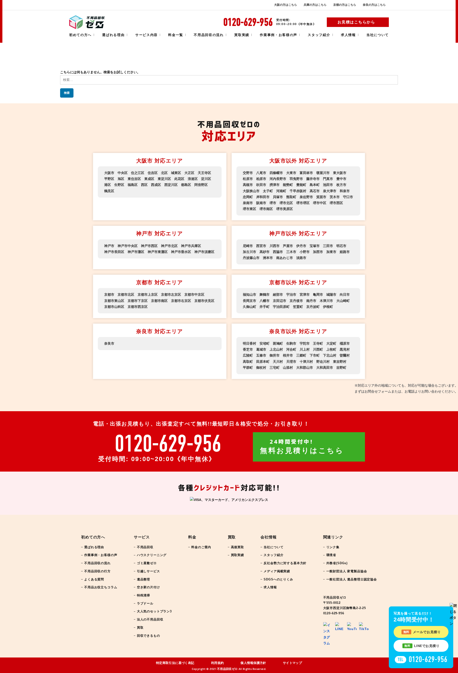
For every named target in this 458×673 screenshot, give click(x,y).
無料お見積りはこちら (302, 446)
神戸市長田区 (114, 252)
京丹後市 (296, 301)
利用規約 (217, 663)
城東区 (176, 173)
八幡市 (265, 301)
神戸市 (109, 246)
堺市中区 (319, 203)
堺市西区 (336, 203)
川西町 (318, 349)
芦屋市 (288, 246)
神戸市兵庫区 (191, 246)
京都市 (109, 294)
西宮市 (261, 246)
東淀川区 (164, 179)
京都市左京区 (171, 294)
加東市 (331, 252)
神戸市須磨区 (204, 252)
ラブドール (145, 603)
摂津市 (275, 185)
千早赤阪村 (298, 191)
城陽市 (331, 294)
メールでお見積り (422, 632)
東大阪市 (339, 173)
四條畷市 (276, 173)
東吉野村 (339, 361)
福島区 (133, 185)
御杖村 (261, 367)
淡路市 (301, 258)
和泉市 (345, 191)
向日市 (345, 294)
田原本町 (263, 361)
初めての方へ (80, 35)
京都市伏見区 (204, 301)
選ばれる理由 (113, 35)
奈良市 (109, 343)
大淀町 (331, 343)
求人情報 (348, 35)
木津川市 (326, 301)
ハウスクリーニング (152, 555)
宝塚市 (315, 246)
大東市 (291, 173)
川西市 (275, 246)
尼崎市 (248, 246)
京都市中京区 (194, 294)
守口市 (348, 197)
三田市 (328, 246)
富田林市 (306, 173)
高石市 (315, 191)
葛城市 (261, 349)
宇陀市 (305, 343)
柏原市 (261, 179)
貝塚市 (278, 197)
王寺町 (318, 343)
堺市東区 (249, 209)
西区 (144, 185)
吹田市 (261, 185)
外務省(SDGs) (337, 563)
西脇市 (278, 252)
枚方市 (341, 185)
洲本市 (268, 258)
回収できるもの (148, 635)
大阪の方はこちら (285, 4)
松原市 (248, 179)
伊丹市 (301, 246)
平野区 (109, 179)
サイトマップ (292, 663)
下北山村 (329, 355)
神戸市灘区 (136, 252)
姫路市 (345, 252)
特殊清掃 (143, 595)
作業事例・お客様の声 (278, 35)
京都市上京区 (148, 294)
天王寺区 (204, 173)
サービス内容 (146, 35)
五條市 (261, 355)
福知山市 (249, 294)
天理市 (291, 361)
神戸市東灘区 (158, 252)
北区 (164, 173)
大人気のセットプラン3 (154, 611)
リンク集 (332, 547)
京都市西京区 (138, 307)
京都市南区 (159, 301)
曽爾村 (345, 355)
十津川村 (306, 361)
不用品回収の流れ (209, 35)
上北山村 (276, 349)
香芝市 (248, 349)
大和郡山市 (304, 367)
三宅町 (275, 367)
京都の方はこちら (344, 4)
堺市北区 (286, 203)
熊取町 (291, 197)
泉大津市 (329, 191)
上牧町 (331, 349)
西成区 (156, 185)
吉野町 (341, 367)
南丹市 (311, 301)
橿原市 (345, 343)
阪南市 (261, 203)
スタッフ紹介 (319, 35)
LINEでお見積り (421, 646)
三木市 (291, 252)
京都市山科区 (114, 307)
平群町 (248, 367)
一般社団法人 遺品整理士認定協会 (351, 579)
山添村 (288, 367)
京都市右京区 (181, 301)
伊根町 (328, 307)
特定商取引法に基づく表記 (175, 663)
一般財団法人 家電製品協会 (346, 571)
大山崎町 (343, 301)
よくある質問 (94, 579)
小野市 (305, 252)
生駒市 (291, 343)
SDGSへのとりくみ (278, 579)
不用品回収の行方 (97, 571)
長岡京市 (249, 301)
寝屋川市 (323, 173)
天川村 (278, 361)
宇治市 (291, 294)
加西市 (318, 252)
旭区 (121, 179)
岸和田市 (263, 197)
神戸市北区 (169, 246)
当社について (377, 35)
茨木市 (335, 197)
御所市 (275, 355)
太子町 (268, 191)
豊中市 (341, 179)
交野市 (248, 173)
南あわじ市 (284, 258)
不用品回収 (145, 547)
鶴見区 (109, 191)
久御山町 (249, 307)
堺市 (273, 203)
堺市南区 (266, 209)
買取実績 (241, 35)
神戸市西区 (149, 246)
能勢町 (288, 185)
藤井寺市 (313, 179)
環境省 (331, 555)
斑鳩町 (278, 343)
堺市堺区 (303, 203)
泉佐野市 (306, 197)
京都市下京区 (138, 301)
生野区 (119, 185)
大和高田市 (324, 367)
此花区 (179, 179)
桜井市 (288, 355)
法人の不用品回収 (150, 619)
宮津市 (305, 294)
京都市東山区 (114, 301)
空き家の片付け (148, 587)
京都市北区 (126, 294)
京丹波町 (313, 307)
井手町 (265, 307)
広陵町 (248, 355)
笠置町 (298, 307)
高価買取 (237, 547)
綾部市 (278, 294)
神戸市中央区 (128, 246)
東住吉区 (134, 179)
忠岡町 (248, 197)
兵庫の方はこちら (315, 4)
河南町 (281, 191)
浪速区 (193, 179)
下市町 (315, 355)
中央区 (123, 173)
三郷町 (301, 355)
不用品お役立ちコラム (100, 587)
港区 (107, 185)
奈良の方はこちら (374, 4)
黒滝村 (345, 349)
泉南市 (248, 203)
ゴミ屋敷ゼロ (147, 563)
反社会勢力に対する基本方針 (285, 563)
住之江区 (137, 173)
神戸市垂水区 (181, 252)
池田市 (328, 185)
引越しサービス (148, 571)
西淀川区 (171, 185)
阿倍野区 (201, 185)
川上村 (305, 349)
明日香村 (249, 343)
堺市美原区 (284, 209)
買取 (140, 627)
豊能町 (301, 185)
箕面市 (321, 197)
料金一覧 (175, 35)
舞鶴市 (265, 294)
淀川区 (206, 179)
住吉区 (153, 173)
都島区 (186, 185)
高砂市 (265, 252)
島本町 (315, 185)
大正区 (189, 173)
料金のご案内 (201, 547)
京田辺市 (279, 301)
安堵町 (265, 343)
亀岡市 (318, 294)
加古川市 (249, 252)
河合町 (291, 349)
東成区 (149, 179)
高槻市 (248, 185)
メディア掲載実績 (277, 571)
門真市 (328, 179)
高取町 (248, 361)
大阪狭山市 (251, 191)
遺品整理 (143, 579)
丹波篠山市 (251, 258)
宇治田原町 (281, 307)
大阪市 (109, 173)
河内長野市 (278, 179)
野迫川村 (323, 361)
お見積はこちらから (356, 22)
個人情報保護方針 (253, 663)
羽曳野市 (296, 179)
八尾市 (261, 173)
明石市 (341, 246)
